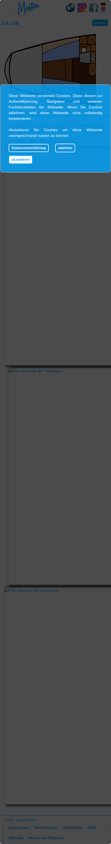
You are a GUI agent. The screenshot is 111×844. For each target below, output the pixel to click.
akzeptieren (21, 160)
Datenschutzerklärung (29, 148)
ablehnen (65, 148)
